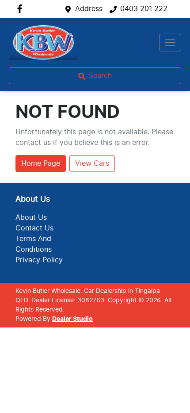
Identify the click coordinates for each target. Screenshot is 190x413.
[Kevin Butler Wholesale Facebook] (21, 8)
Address (89, 8)
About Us (31, 217)
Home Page (40, 163)
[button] (170, 42)
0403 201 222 (143, 8)
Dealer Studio (72, 319)
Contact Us (34, 228)
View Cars (92, 163)
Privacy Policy (39, 260)
